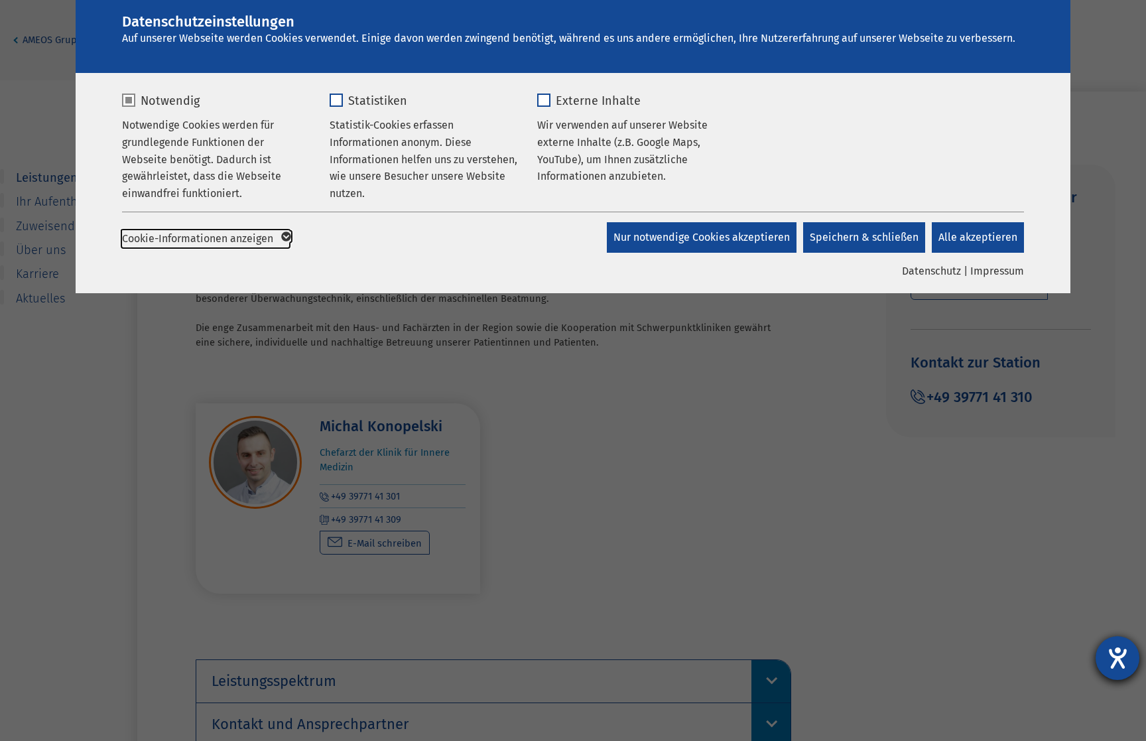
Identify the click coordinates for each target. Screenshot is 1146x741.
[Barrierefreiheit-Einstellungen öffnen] (1117, 658)
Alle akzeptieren (977, 237)
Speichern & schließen (864, 237)
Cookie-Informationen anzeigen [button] (199, 238)
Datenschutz (931, 271)
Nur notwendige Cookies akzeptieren (701, 237)
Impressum (997, 271)
